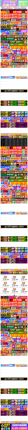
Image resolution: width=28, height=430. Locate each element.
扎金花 (21, 142)
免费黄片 (14, 144)
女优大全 (22, 143)
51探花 (14, 143)
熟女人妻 (10, 144)
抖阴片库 (2, 144)
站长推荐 (2, 141)
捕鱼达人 (6, 142)
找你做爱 (14, 141)
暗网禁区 (18, 144)
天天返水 (25, 142)
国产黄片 (6, 144)
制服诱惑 (25, 144)
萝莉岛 (25, 143)
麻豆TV (10, 143)
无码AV (2, 143)
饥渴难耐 (10, 141)
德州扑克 (14, 142)
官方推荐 (2, 142)
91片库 (18, 143)
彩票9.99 (18, 142)
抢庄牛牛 (10, 142)
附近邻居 (6, 141)
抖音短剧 (6, 143)
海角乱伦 (22, 144)
